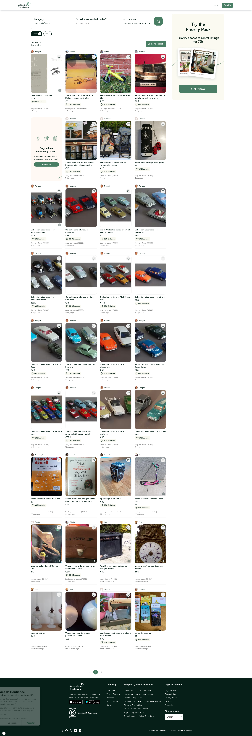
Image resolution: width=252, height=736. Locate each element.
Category (39, 19)
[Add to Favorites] (59, 57)
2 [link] (101, 672)
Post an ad (46, 164)
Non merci (11, 723)
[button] (4, 733)
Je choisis (30, 723)
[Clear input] (115, 23)
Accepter (48, 723)
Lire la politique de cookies (15, 714)
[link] (107, 672)
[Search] (158, 21)
